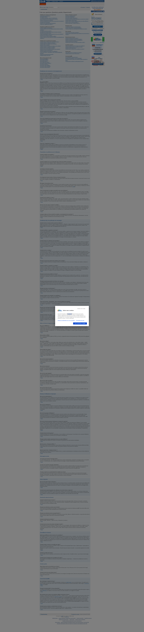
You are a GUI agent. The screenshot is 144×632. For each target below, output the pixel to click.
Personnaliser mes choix (80, 320)
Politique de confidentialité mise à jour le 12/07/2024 (66, 320)
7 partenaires (69, 313)
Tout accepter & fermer (80, 323)
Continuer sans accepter (81, 308)
